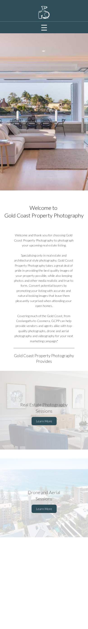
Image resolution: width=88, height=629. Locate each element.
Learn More (44, 421)
